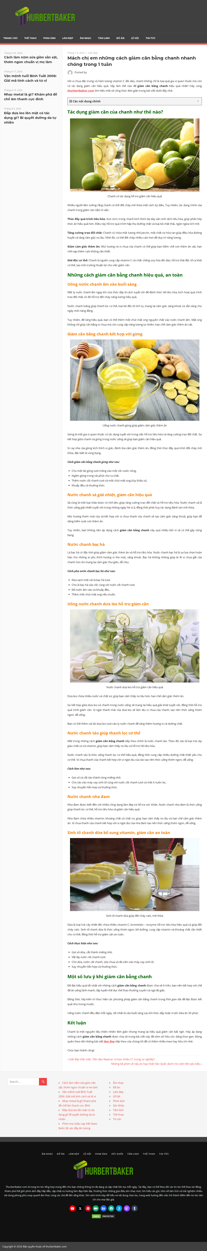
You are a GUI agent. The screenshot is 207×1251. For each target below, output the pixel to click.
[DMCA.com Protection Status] (103, 1216)
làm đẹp (109, 1041)
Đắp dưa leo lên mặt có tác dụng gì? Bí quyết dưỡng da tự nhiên (30, 117)
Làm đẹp (67, 38)
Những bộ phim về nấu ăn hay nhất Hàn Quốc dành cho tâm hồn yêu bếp (155, 1064)
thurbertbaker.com (80, 90)
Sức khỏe (118, 1105)
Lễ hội (135, 38)
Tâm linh (104, 38)
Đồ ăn (120, 38)
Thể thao (30, 38)
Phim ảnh (49, 38)
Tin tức (150, 38)
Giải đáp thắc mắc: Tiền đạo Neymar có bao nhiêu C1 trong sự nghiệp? (112, 1059)
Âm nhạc (85, 38)
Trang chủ (10, 38)
